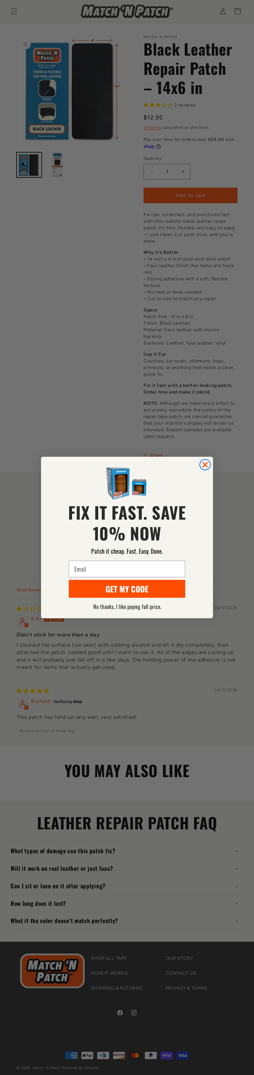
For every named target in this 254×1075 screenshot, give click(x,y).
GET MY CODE (127, 589)
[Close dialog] (205, 464)
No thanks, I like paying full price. (127, 607)
